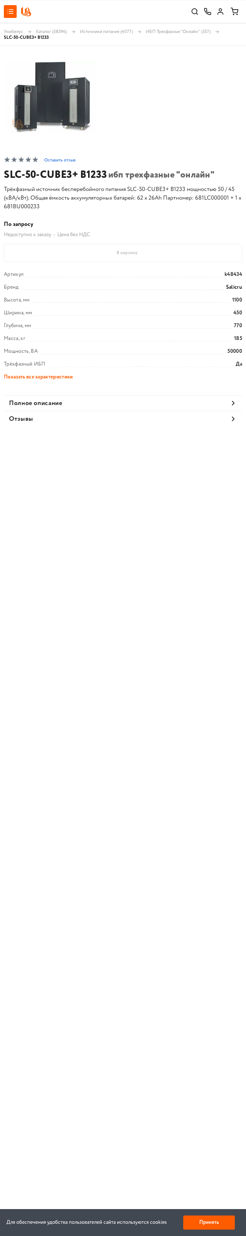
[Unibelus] (25, 11)
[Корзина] (234, 11)
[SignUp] (220, 11)
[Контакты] (207, 11)
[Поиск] (194, 11)
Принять (209, 1222)
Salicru (234, 287)
